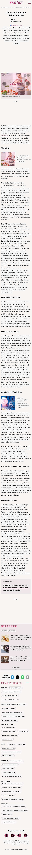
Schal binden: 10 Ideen (8, 756)
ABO (15, 841)
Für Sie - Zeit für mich (16, 2)
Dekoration (4, 136)
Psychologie (6, 781)
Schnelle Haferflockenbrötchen (10, 735)
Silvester (12, 631)
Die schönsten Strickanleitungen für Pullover (13, 806)
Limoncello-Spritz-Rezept (8, 731)
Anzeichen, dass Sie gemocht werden (11, 787)
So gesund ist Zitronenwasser (9, 720)
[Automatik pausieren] (25, 75)
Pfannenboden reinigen (16, 761)
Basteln (4, 631)
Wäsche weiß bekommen (8, 772)
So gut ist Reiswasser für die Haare (11, 692)
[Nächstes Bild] (28, 83)
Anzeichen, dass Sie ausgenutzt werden (12, 784)
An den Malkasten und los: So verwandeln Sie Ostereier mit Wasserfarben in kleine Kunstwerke (20, 637)
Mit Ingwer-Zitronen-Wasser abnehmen (12, 712)
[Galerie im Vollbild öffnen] (28, 75)
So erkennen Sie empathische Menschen (12, 799)
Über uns (11, 841)
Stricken (4, 804)
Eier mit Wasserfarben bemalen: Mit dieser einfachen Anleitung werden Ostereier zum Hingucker (15, 587)
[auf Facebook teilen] (12, 677)
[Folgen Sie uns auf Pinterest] (19, 835)
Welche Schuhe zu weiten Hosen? (16, 744)
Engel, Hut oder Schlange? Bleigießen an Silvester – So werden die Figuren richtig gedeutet (20, 658)
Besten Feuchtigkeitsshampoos (10, 695)
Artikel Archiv (16, 845)
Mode (3, 744)
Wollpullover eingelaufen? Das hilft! (11, 752)
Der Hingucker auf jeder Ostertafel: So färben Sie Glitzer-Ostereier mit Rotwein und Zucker (20, 648)
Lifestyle (4, 761)
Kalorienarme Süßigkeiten (19, 704)
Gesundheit (5, 705)
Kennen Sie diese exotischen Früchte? (11, 776)
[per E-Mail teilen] (27, 677)
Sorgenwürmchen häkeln (8, 822)
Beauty (4, 688)
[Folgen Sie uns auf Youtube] (25, 835)
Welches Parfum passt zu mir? (10, 699)
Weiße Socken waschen (8, 768)
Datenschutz (7, 843)
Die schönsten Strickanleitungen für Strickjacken (14, 810)
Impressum (26, 841)
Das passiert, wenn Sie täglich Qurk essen (13, 716)
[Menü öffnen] (29, 2)
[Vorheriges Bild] (4, 83)
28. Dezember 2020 (16, 21)
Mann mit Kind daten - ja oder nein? (11, 791)
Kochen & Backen (7, 725)
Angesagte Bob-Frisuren (15, 688)
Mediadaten (15, 843)
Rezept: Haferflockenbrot (8, 727)
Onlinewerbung (23, 843)
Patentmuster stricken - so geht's (10, 818)
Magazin (5, 841)
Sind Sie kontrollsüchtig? (8, 795)
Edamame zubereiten (7, 739)
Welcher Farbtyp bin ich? (8, 748)
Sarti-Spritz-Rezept (23, 731)
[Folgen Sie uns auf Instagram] (13, 835)
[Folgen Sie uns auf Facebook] (6, 835)
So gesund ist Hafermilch (8, 708)
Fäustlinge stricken (7, 814)
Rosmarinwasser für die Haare (10, 765)
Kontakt (20, 841)
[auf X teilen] (17, 677)
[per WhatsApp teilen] (22, 677)
